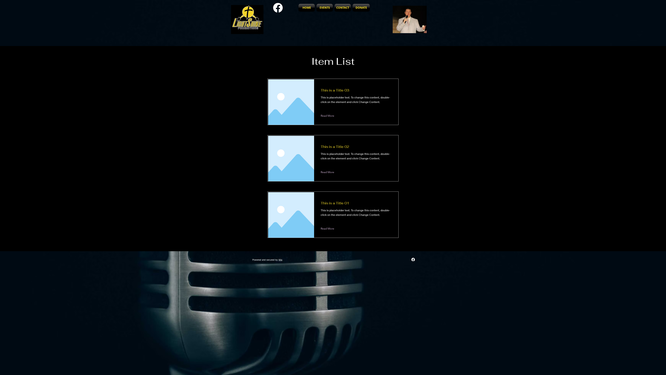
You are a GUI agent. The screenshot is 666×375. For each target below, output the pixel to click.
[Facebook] (413, 259)
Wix (280, 259)
